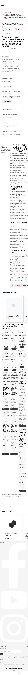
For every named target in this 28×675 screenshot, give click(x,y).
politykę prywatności (7, 98)
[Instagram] (14, 628)
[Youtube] (14, 600)
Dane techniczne (4, 146)
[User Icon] (20, 673)
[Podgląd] (6, 409)
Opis (2, 144)
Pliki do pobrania (5, 149)
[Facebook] (14, 565)
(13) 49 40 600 (7, 117)
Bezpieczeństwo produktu (5, 151)
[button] (7, 109)
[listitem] (14, 309)
